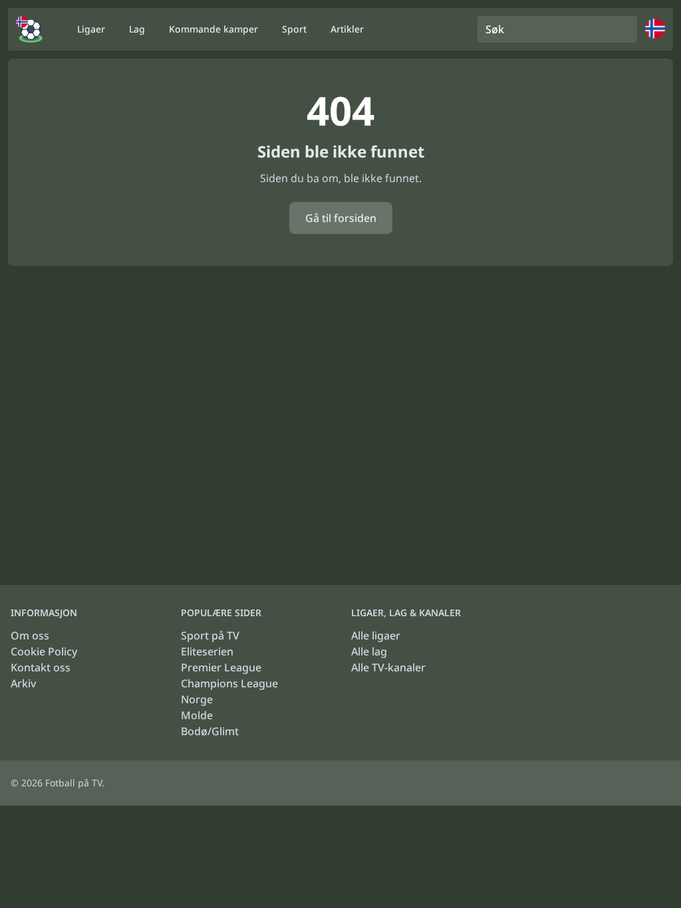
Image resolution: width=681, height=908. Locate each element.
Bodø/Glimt (210, 731)
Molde (197, 715)
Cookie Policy (44, 651)
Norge (197, 699)
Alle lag (369, 651)
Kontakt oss (40, 667)
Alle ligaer (375, 635)
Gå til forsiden (340, 218)
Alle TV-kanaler (388, 667)
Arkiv (23, 683)
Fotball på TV (73, 782)
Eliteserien (207, 651)
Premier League (221, 667)
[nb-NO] (29, 29)
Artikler (347, 29)
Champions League (229, 683)
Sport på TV (210, 635)
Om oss (30, 635)
